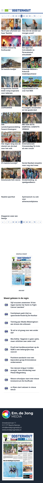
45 (29, 16)
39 (13, 16)
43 (24, 16)
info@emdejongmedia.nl (12, 427)
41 (19, 16)
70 (34, 16)
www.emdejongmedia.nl (11, 430)
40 (16, 16)
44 (27, 16)
